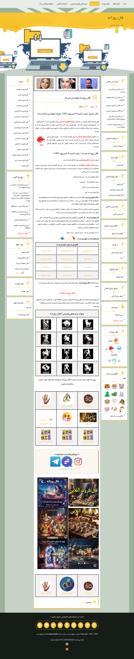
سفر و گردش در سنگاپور (19, 206)
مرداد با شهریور (46, 259)
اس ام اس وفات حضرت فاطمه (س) (116, 125)
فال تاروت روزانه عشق (20, 155)
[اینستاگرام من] (73, 625)
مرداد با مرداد (67, 259)
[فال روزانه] (52, 493)
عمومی (83, 602)
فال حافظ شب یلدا (22, 263)
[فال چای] (83, 554)
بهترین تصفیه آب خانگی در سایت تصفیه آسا (20, 186)
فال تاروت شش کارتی (20, 133)
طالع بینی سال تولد (116, 416)
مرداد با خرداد (46, 251)
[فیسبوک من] (80, 625)
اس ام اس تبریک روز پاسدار (117, 90)
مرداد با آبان (67, 267)
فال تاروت (105, 3)
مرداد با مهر (88, 267)
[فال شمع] (52, 524)
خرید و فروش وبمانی (21, 219)
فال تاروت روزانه (22, 89)
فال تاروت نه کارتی (21, 138)
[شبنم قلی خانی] (45, 84)
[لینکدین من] (39, 625)
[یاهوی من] (94, 625)
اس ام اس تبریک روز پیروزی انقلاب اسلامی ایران (116, 117)
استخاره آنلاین (62, 3)
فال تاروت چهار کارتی (21, 122)
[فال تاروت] (83, 493)
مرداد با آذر (46, 267)
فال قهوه (120, 184)
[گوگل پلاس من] (53, 625)
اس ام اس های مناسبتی (79, 3)
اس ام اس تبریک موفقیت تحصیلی (115, 98)
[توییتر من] (60, 625)
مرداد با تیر (88, 259)
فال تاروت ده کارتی (21, 144)
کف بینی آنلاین (118, 214)
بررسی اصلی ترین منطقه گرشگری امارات (21, 213)
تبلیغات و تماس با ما (46, 3)
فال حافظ (116, 3)
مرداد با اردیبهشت (67, 251)
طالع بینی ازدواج (117, 233)
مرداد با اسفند (46, 275)
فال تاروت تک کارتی (21, 111)
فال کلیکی (119, 277)
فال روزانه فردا (23, 314)
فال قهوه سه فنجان (116, 189)
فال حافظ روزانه (45, 424)
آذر (58, 238)
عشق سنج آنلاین (117, 296)
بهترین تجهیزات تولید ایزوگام (22, 226)
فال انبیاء (120, 165)
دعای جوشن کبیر (117, 252)
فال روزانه (94, 3)
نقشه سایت (55, 639)
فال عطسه (24, 291)
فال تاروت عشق (22, 149)
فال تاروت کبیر (23, 94)
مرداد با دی (88, 275)
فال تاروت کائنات (22, 105)
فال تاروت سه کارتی (21, 116)
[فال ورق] (52, 554)
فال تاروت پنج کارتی (21, 127)
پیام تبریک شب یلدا (21, 268)
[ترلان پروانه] (67, 84)
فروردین (68, 238)
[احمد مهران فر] (88, 84)
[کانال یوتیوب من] (46, 625)
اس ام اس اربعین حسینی (114, 105)
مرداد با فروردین (88, 251)
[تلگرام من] (87, 625)
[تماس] (67, 625)
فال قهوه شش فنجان (115, 195)
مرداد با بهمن (67, 275)
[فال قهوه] (83, 524)
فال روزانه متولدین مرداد (77, 97)
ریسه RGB (119, 315)
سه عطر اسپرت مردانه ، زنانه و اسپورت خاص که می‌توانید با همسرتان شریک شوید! (20, 196)
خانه (124, 3)
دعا (122, 258)
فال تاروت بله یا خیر (21, 160)
